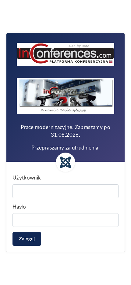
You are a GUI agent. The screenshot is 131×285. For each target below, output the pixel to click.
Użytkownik (26, 177)
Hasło (19, 206)
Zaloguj (27, 238)
